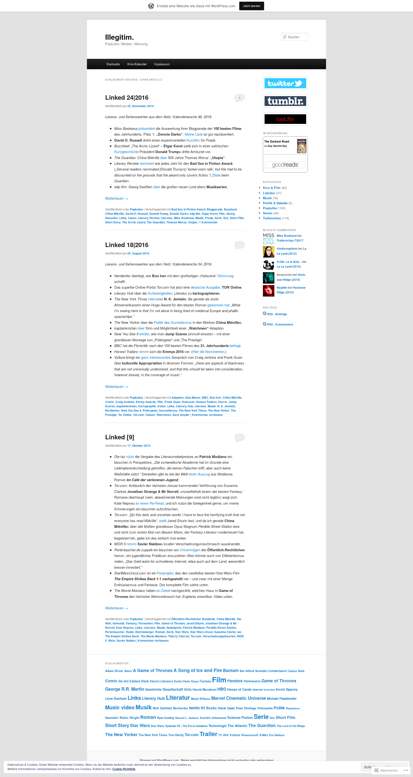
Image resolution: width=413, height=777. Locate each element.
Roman (160, 632)
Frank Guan (172, 402)
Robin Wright (129, 718)
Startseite (113, 64)
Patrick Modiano (194, 627)
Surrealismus (168, 410)
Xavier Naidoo (126, 640)
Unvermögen (190, 549)
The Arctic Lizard (133, 222)
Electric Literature (161, 681)
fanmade (119, 623)
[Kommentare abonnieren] (264, 324)
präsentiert (146, 128)
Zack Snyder (181, 415)
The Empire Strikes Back (122, 636)
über (163, 157)
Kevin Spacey (287, 689)
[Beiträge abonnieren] (264, 314)
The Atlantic (237, 725)
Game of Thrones (173, 623)
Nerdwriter (112, 410)
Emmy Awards (146, 402)
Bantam (231, 670)
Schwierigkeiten (160, 293)
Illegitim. (119, 37)
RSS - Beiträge (277, 314)
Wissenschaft (249, 735)
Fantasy (131, 623)
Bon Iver (215, 397)
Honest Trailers (206, 402)
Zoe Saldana (276, 735)
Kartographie (147, 406)
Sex (225, 218)
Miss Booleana (184, 218)
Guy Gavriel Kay (277, 146)
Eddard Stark (139, 681)
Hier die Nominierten (208, 351)
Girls (188, 689)
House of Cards (239, 689)
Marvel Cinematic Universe (238, 698)
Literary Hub (184, 406)
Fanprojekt (165, 572)
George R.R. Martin (124, 689)
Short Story (113, 222)
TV (220, 735)
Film (222, 213)
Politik (279, 708)
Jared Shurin (195, 623)
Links (123, 218)
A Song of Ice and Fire (198, 670)
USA (225, 735)
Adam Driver (114, 671)
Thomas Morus (176, 222)
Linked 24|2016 (126, 97)
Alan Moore (193, 397)
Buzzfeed (230, 209)
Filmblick (235, 680)
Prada (209, 218)
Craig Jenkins (124, 402)
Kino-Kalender (137, 64)
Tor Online (125, 415)
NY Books (209, 707)
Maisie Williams (200, 698)
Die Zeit (123, 681)
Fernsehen (145, 623)
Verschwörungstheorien (219, 636)
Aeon (128, 671)
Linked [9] (119, 436)
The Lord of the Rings (291, 726)
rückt (130, 456)
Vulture (150, 415)
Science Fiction (240, 717)
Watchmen (164, 415)
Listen (132, 218)
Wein (111, 640)
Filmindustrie (252, 681)
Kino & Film (272, 187)
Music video (120, 707)
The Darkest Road (276, 141)
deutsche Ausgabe (205, 287)
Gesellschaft (173, 689)
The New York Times (192, 410)
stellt (162, 520)
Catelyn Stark (296, 671)
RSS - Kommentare (280, 324)
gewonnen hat (218, 304)
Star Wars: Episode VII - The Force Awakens (179, 726)
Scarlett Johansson (213, 718)
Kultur (162, 406)
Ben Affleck (247, 671)
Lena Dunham (116, 698)
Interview (269, 689)
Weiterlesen (116, 198)
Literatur (167, 218)
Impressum (162, 64)
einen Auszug (199, 473)
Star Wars (182, 632)
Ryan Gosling (165, 718)
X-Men (263, 735)
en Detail (163, 590)
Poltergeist (150, 410)
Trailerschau (272, 218)
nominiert (147, 163)
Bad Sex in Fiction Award (188, 209)
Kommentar (208, 222)
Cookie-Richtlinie (124, 769)
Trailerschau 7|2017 (290, 240)
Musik (200, 218)
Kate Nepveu (125, 627)
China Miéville (114, 213)
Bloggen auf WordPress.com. (159, 760)
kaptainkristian (126, 406)
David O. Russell (136, 213)
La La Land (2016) (289, 266)
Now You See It (131, 410)
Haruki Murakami (205, 689)
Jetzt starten (251, 6)
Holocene (188, 402)
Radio (130, 632)
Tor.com (138, 415)
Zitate (216, 174)
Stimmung (225, 275)
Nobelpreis (174, 627)
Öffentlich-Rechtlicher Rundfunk (193, 619)
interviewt (155, 298)
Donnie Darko (179, 213)
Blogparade (215, 209)
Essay (195, 681)
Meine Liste (194, 134)
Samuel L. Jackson (187, 718)
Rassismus (293, 708)
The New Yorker (218, 410)
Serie (218, 218)
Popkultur (136, 209)
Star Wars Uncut (201, 632)
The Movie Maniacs (154, 636)
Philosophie (265, 708)
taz (239, 632)
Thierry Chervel (178, 636)
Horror (222, 402)
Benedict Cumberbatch (271, 671)
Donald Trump (158, 213)
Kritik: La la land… (289, 261)
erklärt (144, 333)
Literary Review (148, 218)
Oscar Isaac (226, 708)
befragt (235, 345)
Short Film (237, 218)
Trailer (208, 733)
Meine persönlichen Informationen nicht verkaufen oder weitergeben (227, 760)
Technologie (217, 725)
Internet (258, 690)
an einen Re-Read (150, 503)
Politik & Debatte (275, 203)
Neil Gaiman (162, 708)
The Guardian (156, 222)
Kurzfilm (193, 140)
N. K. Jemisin (226, 406)
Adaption (177, 397)
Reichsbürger (144, 632)
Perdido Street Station (221, 627)
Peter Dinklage (246, 708)
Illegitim (282, 287)
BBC (205, 397)
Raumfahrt (112, 718)
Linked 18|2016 (126, 244)
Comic (109, 402)
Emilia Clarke (182, 681)
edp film (195, 213)
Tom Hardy (176, 735)
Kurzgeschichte (126, 151)
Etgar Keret (210, 213)
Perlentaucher (115, 632)
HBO (221, 689)
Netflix (194, 708)
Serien (267, 213)
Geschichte (153, 689)
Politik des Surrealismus (173, 322)
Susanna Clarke (225, 632)
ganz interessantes (156, 357)
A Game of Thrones (153, 670)
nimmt (144, 351)
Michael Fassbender (282, 698)
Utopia (192, 222)
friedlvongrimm (287, 248)
